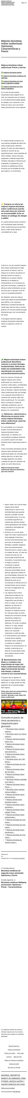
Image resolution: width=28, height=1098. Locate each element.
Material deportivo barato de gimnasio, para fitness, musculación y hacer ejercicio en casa (8, 2)
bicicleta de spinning (18, 858)
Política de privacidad (8, 1088)
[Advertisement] (14, 23)
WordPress (16, 1091)
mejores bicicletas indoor (12, 72)
